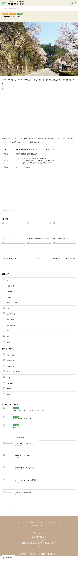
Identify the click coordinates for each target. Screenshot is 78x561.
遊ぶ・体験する (31, 523)
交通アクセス (34, 525)
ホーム (20, 523)
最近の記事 (20, 438)
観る (5, 13)
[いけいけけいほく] (39, 533)
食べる (43, 523)
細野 (20, 13)
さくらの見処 (12, 13)
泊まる (48, 523)
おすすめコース (55, 523)
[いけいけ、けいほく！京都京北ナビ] (13, 3)
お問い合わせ (43, 525)
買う (38, 523)
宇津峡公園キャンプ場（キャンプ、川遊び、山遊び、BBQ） (29, 410)
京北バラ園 (16, 427)
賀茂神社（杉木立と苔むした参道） (22, 419)
